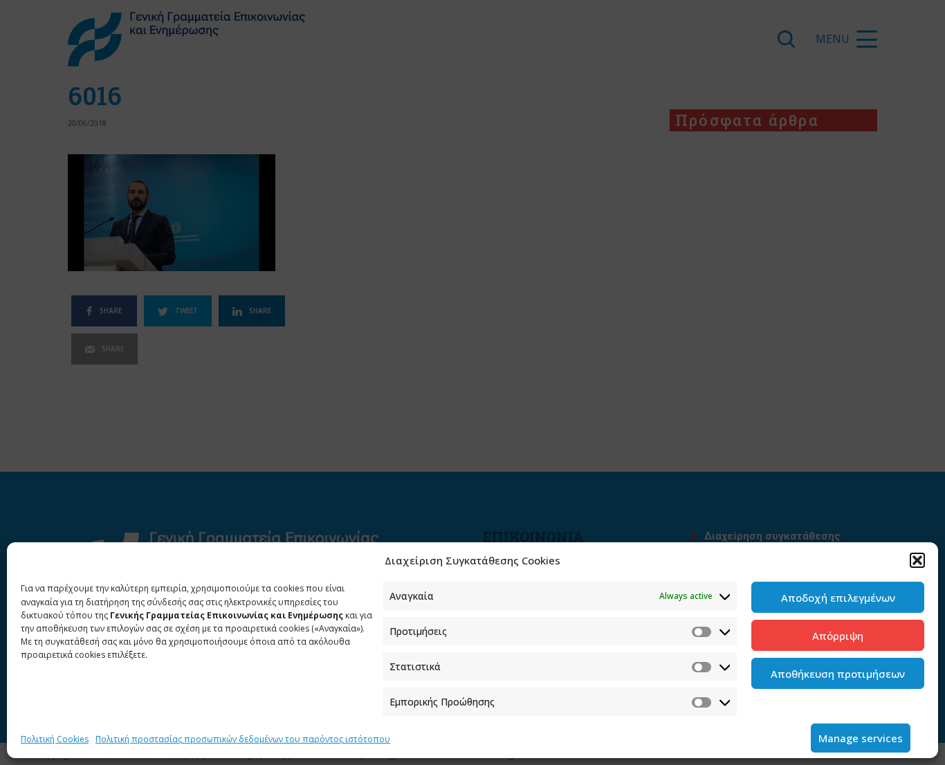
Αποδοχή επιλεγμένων (838, 598)
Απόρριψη (837, 636)
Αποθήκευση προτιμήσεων (838, 674)
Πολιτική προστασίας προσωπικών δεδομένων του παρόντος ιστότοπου (242, 739)
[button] (917, 560)
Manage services (860, 738)
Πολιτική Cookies (55, 739)
